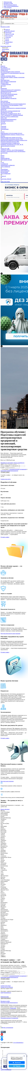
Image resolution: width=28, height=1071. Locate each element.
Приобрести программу (7, 462)
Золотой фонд (9, 42)
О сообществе (4, 163)
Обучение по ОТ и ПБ (6, 112)
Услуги (7, 38)
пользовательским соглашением (17, 469)
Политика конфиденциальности (9, 1002)
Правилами (13, 1008)
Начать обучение (5, 809)
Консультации (9, 35)
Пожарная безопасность (7, 120)
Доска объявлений (5, 173)
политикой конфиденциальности (9, 470)
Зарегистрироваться (6, 1069)
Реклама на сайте (8, 3)
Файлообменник (5, 170)
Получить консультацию (7, 781)
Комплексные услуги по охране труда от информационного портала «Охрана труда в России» (12, 135)
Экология (3, 123)
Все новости (4, 67)
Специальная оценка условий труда (10, 143)
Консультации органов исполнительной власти (13, 103)
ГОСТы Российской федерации (9, 94)
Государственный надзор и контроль (10, 71)
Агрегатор (8, 37)
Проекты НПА (4, 83)
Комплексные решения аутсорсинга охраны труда (14, 140)
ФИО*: (2, 464)
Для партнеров (4, 129)
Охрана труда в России (7, 987)
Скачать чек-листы (6, 479)
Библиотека (8, 32)
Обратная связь (8, 2)
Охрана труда (4, 70)
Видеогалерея (4, 172)
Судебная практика (6, 84)
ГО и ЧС (3, 122)
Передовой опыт (5, 80)
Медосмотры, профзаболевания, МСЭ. (11, 113)
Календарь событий (9, 31)
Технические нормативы (7, 95)
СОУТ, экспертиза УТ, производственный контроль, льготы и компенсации (12, 115)
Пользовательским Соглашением (9, 1018)
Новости (7, 29)
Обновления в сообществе (8, 165)
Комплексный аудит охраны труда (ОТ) (11, 137)
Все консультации (5, 102)
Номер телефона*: (5, 466)
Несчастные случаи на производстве (10, 111)
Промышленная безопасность (8, 119)
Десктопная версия (5, 998)
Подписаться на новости (10, 4)
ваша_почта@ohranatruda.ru (11, 6)
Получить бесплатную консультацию (10, 633)
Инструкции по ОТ (6, 92)
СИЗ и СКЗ (4, 118)
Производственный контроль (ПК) (10, 141)
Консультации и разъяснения (8, 81)
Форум (7, 40)
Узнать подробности (19, 462)
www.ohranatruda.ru (18, 1042)
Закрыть (3, 956)
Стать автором (7, 7)
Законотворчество (5, 68)
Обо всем (3, 85)
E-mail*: (3, 467)
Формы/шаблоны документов (8, 98)
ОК (5, 1066)
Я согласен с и (14, 470)
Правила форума (5, 158)
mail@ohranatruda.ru (6, 992)
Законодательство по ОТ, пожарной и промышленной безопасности (11, 90)
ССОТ (7, 43)
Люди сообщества (5, 166)
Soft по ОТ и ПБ (9, 34)
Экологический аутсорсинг (8, 146)
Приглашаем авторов (6, 159)
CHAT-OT (3, 176)
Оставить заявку (5, 472)
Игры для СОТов (5, 181)
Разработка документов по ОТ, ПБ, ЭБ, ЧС (12, 144)
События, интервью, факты (8, 76)
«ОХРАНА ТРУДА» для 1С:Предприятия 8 (12, 150)
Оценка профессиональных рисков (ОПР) (12, 139)
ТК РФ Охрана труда (6, 97)
